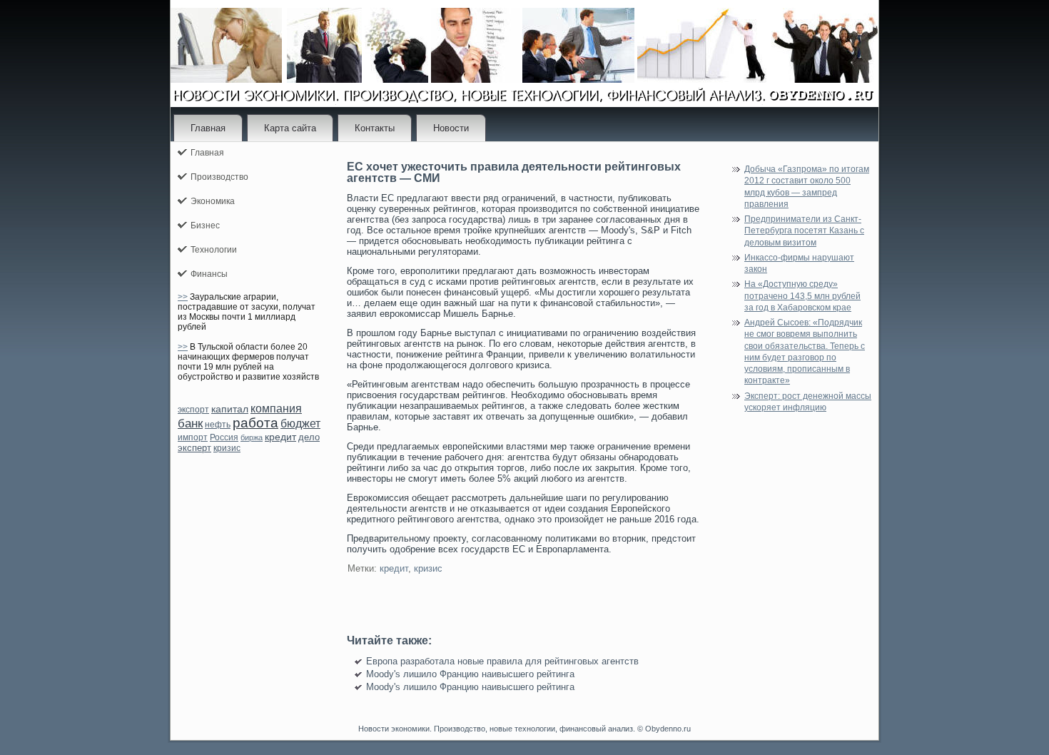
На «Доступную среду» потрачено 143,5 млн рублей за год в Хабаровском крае (802, 296)
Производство (219, 177)
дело (309, 437)
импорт (193, 437)
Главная (208, 128)
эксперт (194, 447)
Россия (224, 437)
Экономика (213, 201)
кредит (280, 436)
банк (190, 423)
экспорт (193, 410)
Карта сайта (290, 128)
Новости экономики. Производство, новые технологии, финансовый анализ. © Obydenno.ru (524, 728)
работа (255, 422)
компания (276, 408)
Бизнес (205, 225)
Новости (451, 128)
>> (183, 297)
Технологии (214, 250)
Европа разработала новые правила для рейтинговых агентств (502, 661)
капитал (229, 409)
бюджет (300, 423)
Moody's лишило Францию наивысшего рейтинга (470, 674)
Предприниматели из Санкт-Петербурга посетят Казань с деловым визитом (804, 231)
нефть (217, 425)
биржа (251, 437)
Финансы (209, 274)
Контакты (375, 128)
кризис (226, 448)
